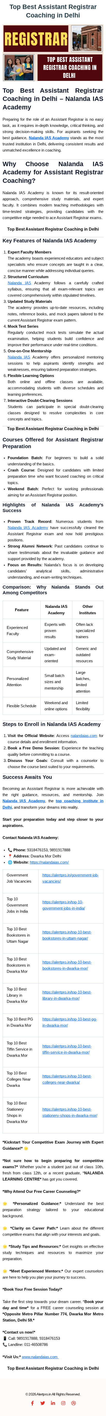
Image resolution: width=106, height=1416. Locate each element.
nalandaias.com (84, 736)
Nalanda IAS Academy (28, 528)
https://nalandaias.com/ (49, 862)
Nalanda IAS (19, 283)
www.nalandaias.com (40, 1357)
